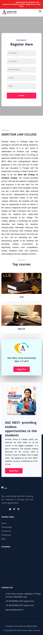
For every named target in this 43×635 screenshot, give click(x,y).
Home (4, 523)
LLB (21, 297)
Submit (21, 95)
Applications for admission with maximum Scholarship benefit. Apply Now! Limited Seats (21, 4)
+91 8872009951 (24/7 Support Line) (19, 601)
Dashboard (6, 535)
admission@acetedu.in (14, 610)
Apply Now (21, 369)
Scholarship (6, 527)
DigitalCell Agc (32, 626)
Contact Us (6, 531)
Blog (3, 539)
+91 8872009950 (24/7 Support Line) (19, 605)
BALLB (21, 329)
